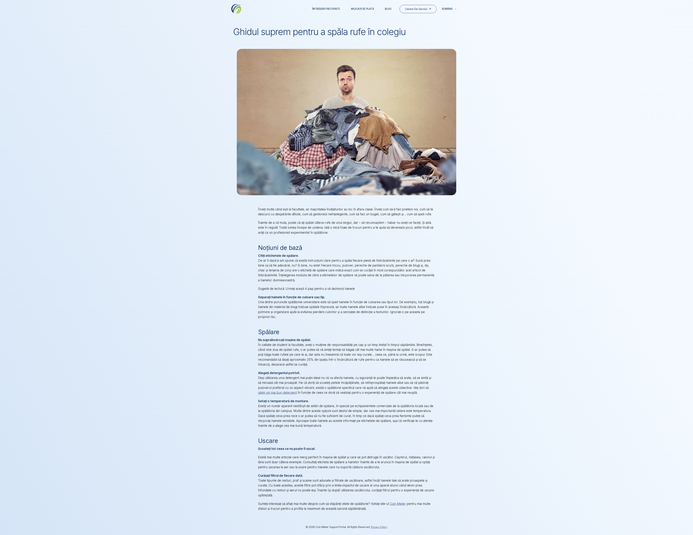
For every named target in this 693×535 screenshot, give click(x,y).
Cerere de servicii (416, 8)
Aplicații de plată (362, 8)
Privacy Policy (379, 527)
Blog (388, 8)
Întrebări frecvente (326, 8)
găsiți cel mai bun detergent (277, 392)
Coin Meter (398, 504)
